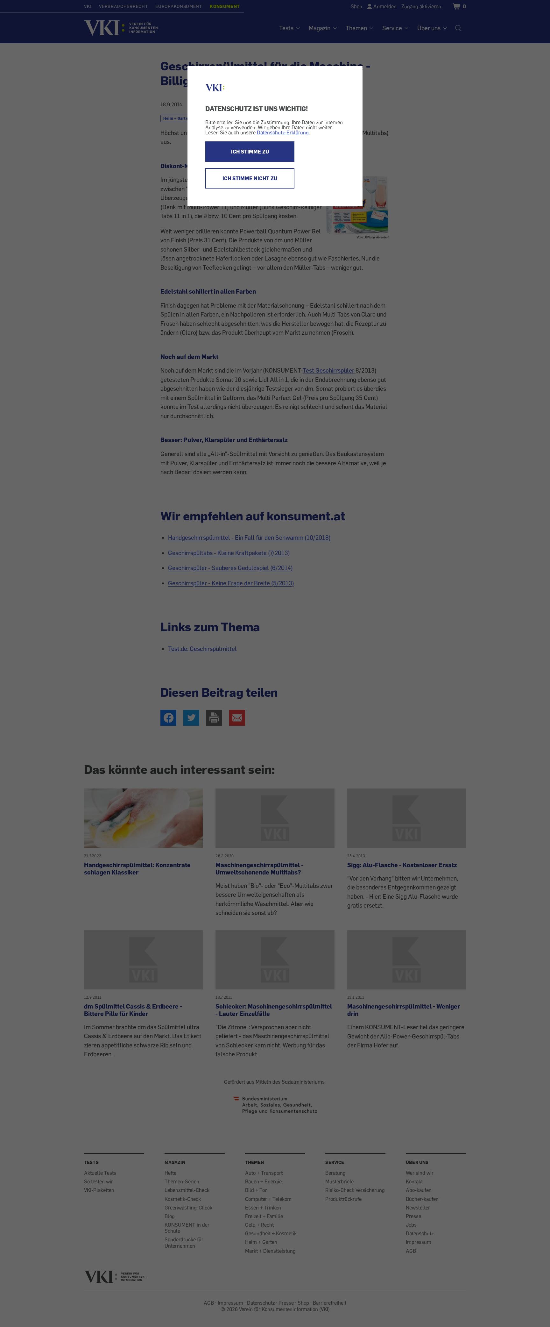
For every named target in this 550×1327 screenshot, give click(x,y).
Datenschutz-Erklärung (283, 132)
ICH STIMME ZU (250, 151)
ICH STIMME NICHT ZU (249, 178)
